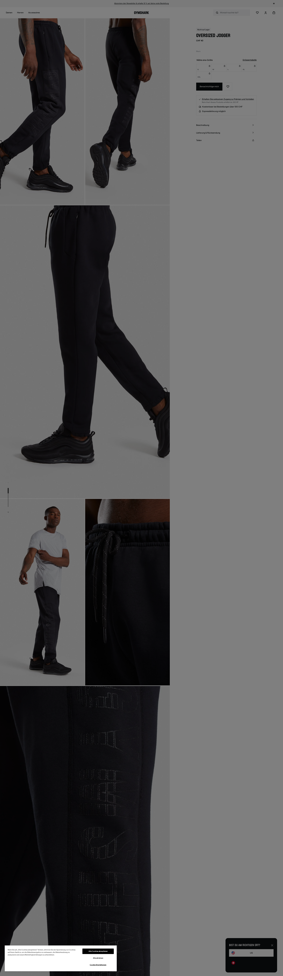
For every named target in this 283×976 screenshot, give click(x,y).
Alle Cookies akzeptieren (98, 951)
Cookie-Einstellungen (98, 965)
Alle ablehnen (98, 958)
